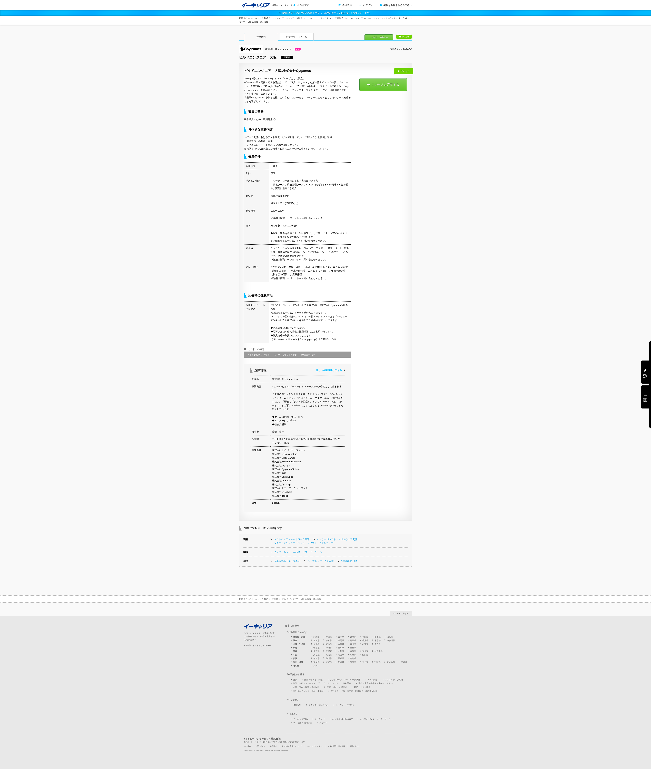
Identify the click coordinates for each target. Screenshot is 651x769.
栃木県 (329, 640)
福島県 (390, 637)
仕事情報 (261, 36)
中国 (295, 655)
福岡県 (316, 662)
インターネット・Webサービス (290, 552)
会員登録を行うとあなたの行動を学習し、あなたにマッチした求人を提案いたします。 (325, 13)
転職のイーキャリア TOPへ (258, 645)
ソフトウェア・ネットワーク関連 (287, 18)
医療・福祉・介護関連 (337, 687)
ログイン (367, 5)
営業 (295, 679)
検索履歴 (645, 400)
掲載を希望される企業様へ (397, 5)
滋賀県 (316, 651)
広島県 (353, 655)
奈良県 (365, 651)
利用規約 (273, 746)
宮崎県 (377, 662)
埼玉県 (353, 640)
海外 (315, 665)
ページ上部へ (402, 613)
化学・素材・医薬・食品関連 (306, 687)
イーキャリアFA (300, 719)
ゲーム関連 (372, 679)
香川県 (329, 658)
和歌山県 (378, 651)
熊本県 (353, 662)
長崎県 (341, 662)
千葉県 (365, 640)
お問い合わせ (260, 746)
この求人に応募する (379, 37)
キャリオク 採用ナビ (302, 723)
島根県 (329, 655)
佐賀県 (329, 662)
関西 (295, 651)
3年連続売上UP (349, 561)
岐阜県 (316, 647)
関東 (295, 640)
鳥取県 (316, 655)
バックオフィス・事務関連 (339, 683)
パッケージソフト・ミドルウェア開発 (323, 18)
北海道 (316, 637)
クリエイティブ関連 (394, 679)
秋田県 (365, 637)
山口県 (365, 655)
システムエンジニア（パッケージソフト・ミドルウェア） (371, 18)
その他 (296, 665)
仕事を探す (303, 5)
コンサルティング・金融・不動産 (308, 691)
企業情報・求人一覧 (296, 36)
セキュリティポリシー (315, 746)
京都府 (329, 651)
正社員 (275, 599)
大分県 (365, 662)
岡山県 (341, 655)
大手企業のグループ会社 (287, 561)
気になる (406, 37)
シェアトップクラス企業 (321, 561)
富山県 (329, 644)
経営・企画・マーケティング (306, 683)
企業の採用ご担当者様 (336, 746)
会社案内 (247, 746)
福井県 (353, 644)
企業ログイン (355, 746)
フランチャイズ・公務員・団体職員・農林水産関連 (354, 691)
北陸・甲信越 (299, 644)
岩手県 (341, 637)
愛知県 (341, 647)
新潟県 (316, 644)
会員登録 (347, 5)
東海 (295, 647)
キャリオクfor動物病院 (342, 719)
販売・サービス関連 (313, 679)
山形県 (377, 637)
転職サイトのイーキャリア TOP (253, 18)
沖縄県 (404, 662)
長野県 (377, 644)
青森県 (329, 637)
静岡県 (329, 647)
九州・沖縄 (298, 662)
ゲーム (318, 552)
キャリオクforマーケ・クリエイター (376, 719)
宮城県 (353, 637)
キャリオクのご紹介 (345, 705)
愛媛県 (341, 658)
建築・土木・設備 (362, 687)
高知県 (353, 658)
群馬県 (341, 640)
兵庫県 (353, 651)
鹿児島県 (391, 662)
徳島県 (316, 658)
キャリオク (320, 719)
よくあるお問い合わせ (318, 705)
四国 (295, 658)
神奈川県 (391, 640)
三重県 (353, 647)
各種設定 (297, 705)
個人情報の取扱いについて (292, 746)
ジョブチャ (324, 723)
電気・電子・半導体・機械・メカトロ (375, 683)
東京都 (377, 640)
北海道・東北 (299, 637)
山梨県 (365, 644)
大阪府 (341, 651)
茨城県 (316, 640)
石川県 (341, 644)
